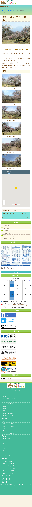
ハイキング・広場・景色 (9, 433)
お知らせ (4, 396)
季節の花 (4, 436)
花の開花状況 (6, 438)
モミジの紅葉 (6, 455)
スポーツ (5, 428)
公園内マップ (7, 225)
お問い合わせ (6, 479)
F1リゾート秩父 (23, 306)
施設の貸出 (6, 228)
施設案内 (4, 418)
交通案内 (4, 458)
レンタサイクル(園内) (8, 473)
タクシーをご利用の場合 (9, 468)
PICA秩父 (3, 306)
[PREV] (2, 278)
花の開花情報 (11, 10)
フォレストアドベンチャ (12, 306)
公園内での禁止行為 (8, 415)
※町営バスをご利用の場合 (10, 466)
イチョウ (5, 453)
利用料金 (6, 230)
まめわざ (10, 378)
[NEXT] (29, 278)
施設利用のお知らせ (9, 238)
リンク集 (4, 482)
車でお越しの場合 (7, 461)
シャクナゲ (6, 448)
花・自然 (5, 430)
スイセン (5, 446)
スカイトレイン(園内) (8, 470)
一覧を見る (16, 272)
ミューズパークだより (8, 403)
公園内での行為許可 (9, 233)
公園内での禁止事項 (9, 236)
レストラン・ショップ (8, 426)
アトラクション (7, 421)
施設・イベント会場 (8, 423)
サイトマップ (6, 476)
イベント (5, 401)
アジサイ (5, 450)
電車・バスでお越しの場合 (9, 463)
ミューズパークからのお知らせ (10, 398)
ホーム (3, 10)
